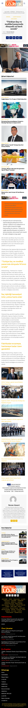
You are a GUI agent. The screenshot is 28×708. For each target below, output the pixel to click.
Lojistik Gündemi (17, 16)
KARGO (3, 549)
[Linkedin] (14, 37)
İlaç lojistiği (7, 491)
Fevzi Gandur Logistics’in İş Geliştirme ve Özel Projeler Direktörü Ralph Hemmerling (14, 488)
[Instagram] (14, 521)
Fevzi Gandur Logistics (14, 486)
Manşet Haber (4, 654)
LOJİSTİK (3, 639)
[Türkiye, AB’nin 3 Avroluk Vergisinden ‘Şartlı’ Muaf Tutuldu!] (14, 157)
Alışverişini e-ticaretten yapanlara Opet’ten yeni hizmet (7, 574)
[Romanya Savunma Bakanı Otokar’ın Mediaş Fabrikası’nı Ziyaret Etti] (14, 110)
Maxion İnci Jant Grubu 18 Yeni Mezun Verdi (12, 193)
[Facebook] (7, 37)
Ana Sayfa (7, 11)
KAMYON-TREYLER (5, 660)
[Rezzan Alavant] (14, 499)
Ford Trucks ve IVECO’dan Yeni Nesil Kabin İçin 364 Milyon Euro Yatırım (13, 657)
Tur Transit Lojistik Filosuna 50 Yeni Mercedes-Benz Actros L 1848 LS (13, 637)
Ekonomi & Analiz (5, 166)
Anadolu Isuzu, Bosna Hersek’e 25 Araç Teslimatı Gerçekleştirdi (9, 536)
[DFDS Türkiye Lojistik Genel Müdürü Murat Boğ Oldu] (23, 543)
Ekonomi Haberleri (15, 484)
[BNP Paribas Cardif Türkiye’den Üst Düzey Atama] (14, 134)
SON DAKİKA (14, 18)
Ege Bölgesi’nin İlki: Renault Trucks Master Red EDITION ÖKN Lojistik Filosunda (13, 642)
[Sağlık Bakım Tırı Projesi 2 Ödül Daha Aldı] (14, 88)
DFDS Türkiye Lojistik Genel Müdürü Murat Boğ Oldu (9, 544)
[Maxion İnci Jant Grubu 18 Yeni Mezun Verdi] (14, 181)
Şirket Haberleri (5, 97)
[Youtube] (18, 595)
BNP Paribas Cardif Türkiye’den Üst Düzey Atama (12, 145)
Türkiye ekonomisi (18, 491)
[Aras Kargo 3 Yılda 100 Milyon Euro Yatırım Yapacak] (23, 551)
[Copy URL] (20, 37)
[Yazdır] (17, 37)
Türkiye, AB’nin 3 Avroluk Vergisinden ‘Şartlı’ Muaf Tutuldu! (12, 169)
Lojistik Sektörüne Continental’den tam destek (20, 574)
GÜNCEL (12, 11)
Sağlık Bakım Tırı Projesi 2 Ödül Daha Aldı (13, 99)
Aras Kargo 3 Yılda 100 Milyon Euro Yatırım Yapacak (8, 552)
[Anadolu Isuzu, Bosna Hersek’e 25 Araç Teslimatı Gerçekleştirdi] (23, 535)
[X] (10, 37)
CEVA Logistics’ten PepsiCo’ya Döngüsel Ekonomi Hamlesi (12, 631)
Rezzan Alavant (10, 32)
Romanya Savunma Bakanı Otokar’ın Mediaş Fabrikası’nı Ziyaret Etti (12, 122)
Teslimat (3, 532)
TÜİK (12, 491)
